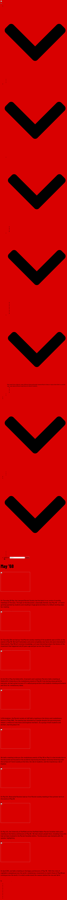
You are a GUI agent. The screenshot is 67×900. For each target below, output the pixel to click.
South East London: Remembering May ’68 (20, 674)
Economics (13, 307)
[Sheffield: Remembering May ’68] (15, 822)
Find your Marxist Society (13, 79)
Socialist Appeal (11, 80)
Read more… (13, 607)
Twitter (10, 553)
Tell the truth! (10, 475)
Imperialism (13, 308)
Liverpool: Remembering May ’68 (16, 595)
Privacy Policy (7, 893)
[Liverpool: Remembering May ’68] (15, 591)
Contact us (6, 476)
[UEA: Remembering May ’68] (15, 630)
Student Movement (15, 226)
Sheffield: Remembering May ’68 (16, 826)
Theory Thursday (14, 302)
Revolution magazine (9, 397)
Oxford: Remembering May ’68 (15, 752)
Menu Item (5, 895)
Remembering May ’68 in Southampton (19, 865)
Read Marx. (10, 473)
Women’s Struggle (14, 313)
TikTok (8, 556)
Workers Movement (15, 230)
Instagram (10, 554)
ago (18, 610)
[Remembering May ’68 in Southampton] (15, 861)
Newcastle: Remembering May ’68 (16, 791)
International (13, 231)
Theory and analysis (9, 887)
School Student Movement (16, 228)
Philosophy (13, 310)
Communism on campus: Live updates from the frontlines (21, 472)
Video (8, 395)
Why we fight (13, 392)
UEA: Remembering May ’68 (13, 634)
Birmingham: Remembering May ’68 (17, 713)
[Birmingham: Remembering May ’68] (15, 709)
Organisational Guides (12, 394)
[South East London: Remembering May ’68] (15, 669)
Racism (12, 305)
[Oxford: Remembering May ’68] (15, 748)
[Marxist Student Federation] (8, 1)
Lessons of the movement (16, 390)
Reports (12, 387)
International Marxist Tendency (14, 82)
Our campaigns (7, 890)
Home (5, 883)
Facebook (10, 551)
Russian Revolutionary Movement (18, 312)
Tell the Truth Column (15, 304)
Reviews (12, 389)
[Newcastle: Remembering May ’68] (15, 787)
